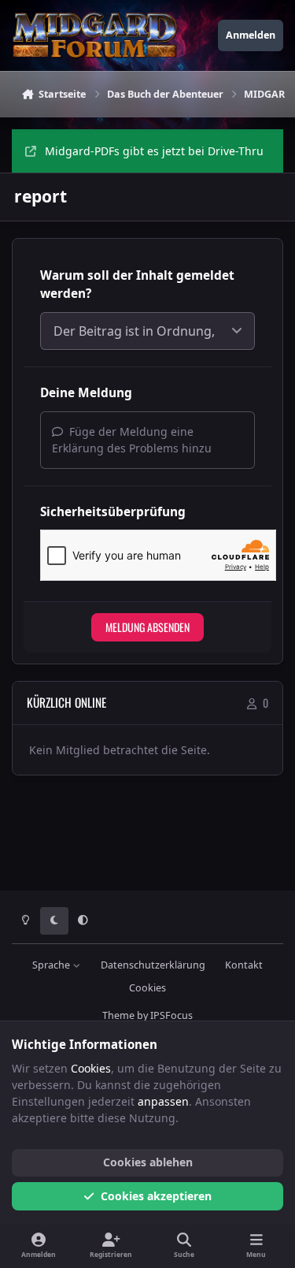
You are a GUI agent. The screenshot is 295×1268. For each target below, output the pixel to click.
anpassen (163, 1101)
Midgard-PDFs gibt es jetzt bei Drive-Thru (154, 150)
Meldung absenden (147, 627)
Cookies (147, 988)
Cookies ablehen (148, 1162)
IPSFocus (171, 1015)
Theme (118, 1015)
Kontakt (244, 965)
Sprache (52, 965)
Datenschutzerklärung (153, 965)
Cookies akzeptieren (156, 1195)
